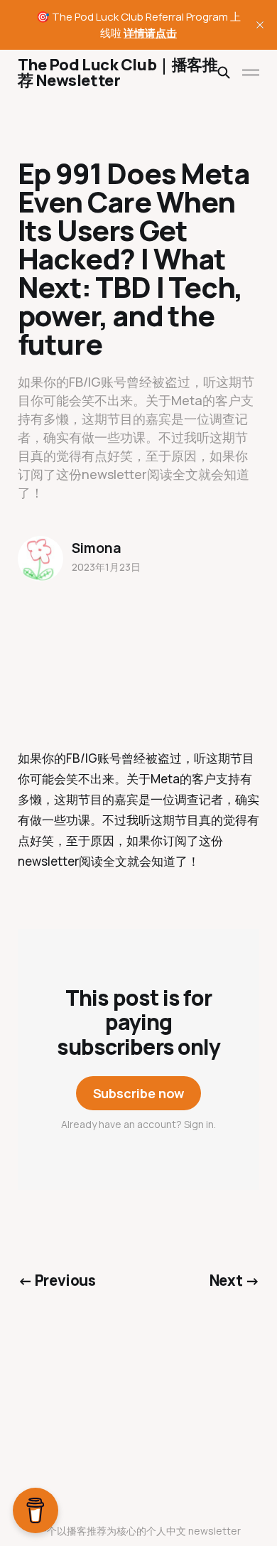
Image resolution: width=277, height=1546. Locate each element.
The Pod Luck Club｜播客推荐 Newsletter (118, 72)
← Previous (57, 1280)
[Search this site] (223, 72)
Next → (235, 1280)
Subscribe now (139, 1093)
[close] (260, 25)
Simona (96, 548)
